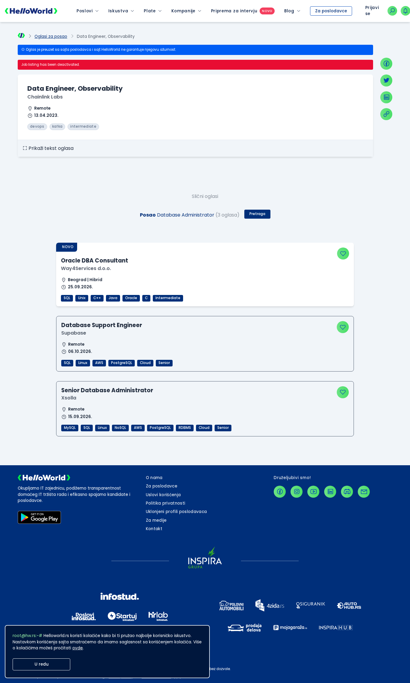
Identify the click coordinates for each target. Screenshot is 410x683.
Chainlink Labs (45, 96)
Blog (289, 11)
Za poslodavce (331, 11)
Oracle (131, 298)
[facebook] (386, 64)
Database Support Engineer (101, 325)
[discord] (347, 492)
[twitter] (386, 80)
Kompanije (183, 11)
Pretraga (257, 213)
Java (113, 298)
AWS (99, 362)
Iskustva (118, 11)
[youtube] (313, 492)
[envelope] (364, 492)
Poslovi (85, 11)
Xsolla (68, 397)
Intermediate (167, 298)
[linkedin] (386, 97)
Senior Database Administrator (107, 390)
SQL (67, 298)
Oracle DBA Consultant (94, 260)
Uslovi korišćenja (163, 495)
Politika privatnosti (165, 503)
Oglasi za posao (51, 36)
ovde (77, 648)
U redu (42, 664)
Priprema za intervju (234, 11)
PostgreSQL (121, 362)
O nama (154, 478)
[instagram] (297, 492)
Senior (164, 362)
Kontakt (154, 529)
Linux (82, 362)
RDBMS (185, 427)
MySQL (70, 427)
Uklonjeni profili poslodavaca (176, 512)
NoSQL (120, 427)
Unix (82, 298)
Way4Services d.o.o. (86, 268)
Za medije (156, 520)
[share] (386, 114)
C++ (97, 298)
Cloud (145, 362)
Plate (149, 11)
